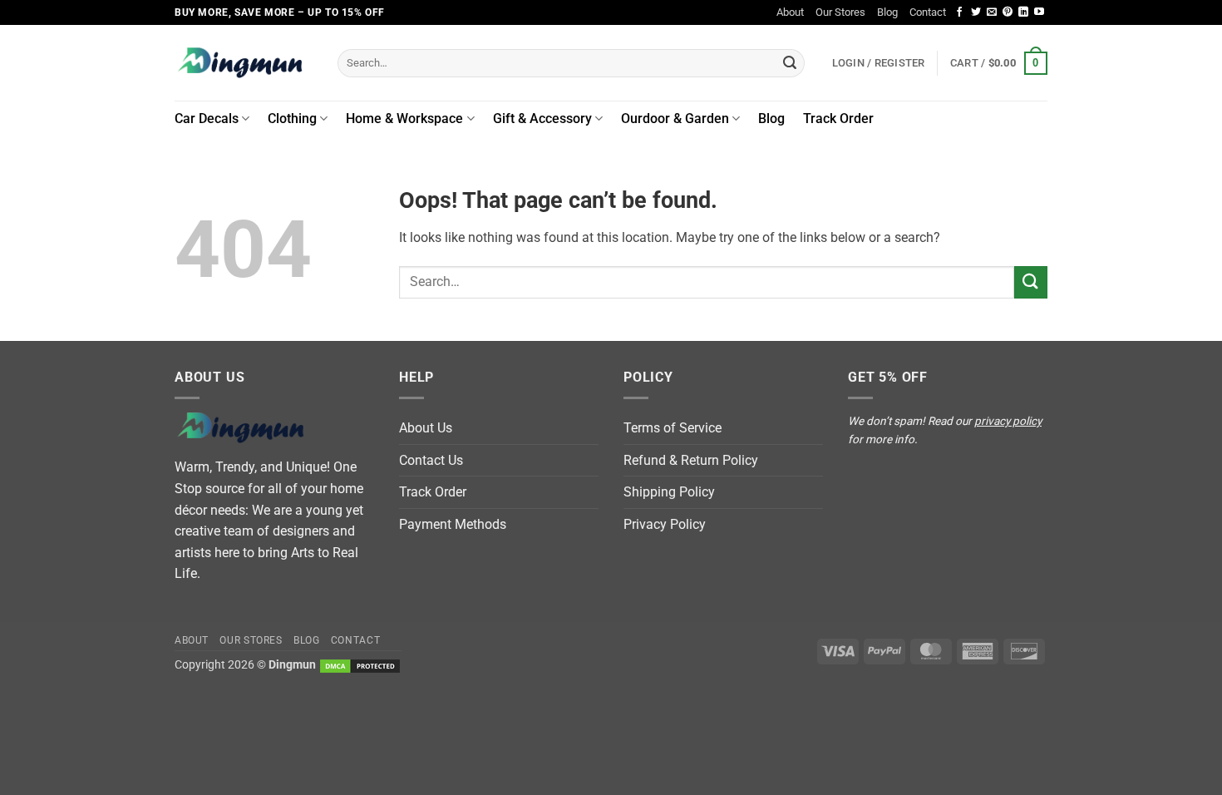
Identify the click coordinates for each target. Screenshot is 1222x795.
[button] (998, 63)
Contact (927, 12)
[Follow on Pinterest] (1008, 12)
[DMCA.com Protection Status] (360, 665)
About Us (425, 428)
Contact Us (431, 460)
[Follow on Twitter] (976, 12)
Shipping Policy (669, 492)
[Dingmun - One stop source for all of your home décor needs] (244, 62)
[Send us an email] (992, 12)
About (790, 12)
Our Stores (840, 12)
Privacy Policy (664, 524)
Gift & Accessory (542, 118)
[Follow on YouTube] (1039, 12)
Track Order (838, 118)
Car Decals (207, 118)
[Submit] (790, 63)
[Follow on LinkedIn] (1023, 12)
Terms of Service (672, 428)
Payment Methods (452, 524)
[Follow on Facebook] (959, 12)
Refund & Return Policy (690, 460)
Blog (887, 12)
